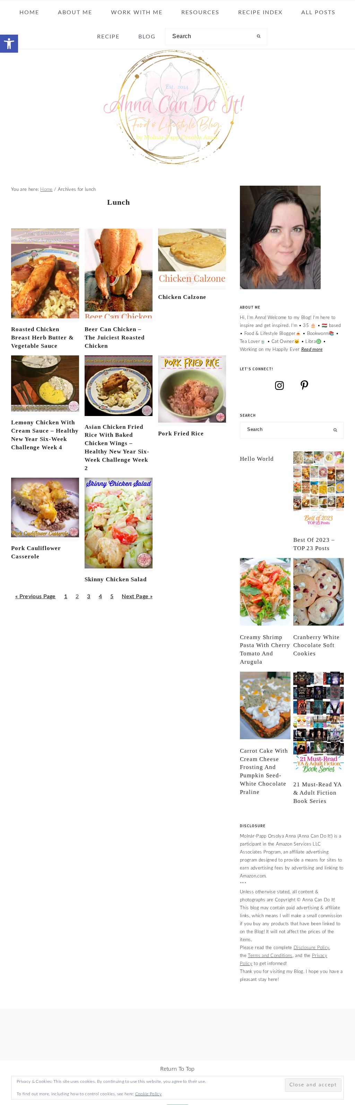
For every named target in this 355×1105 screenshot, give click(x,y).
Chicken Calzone (182, 297)
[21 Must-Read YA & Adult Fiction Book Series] (318, 722)
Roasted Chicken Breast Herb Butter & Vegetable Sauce (42, 337)
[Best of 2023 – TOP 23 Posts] (318, 489)
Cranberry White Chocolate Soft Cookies (316, 645)
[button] (9, 44)
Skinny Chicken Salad (116, 579)
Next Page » (137, 598)
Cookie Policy (148, 1094)
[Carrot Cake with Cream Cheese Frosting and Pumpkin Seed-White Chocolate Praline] (265, 705)
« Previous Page (35, 598)
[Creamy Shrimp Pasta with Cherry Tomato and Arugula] (265, 592)
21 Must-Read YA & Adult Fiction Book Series (317, 792)
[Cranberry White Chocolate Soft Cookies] (318, 592)
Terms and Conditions (270, 956)
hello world (257, 459)
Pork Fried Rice (181, 433)
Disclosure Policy (311, 948)
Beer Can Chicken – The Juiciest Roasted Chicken (115, 337)
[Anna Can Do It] (177, 162)
